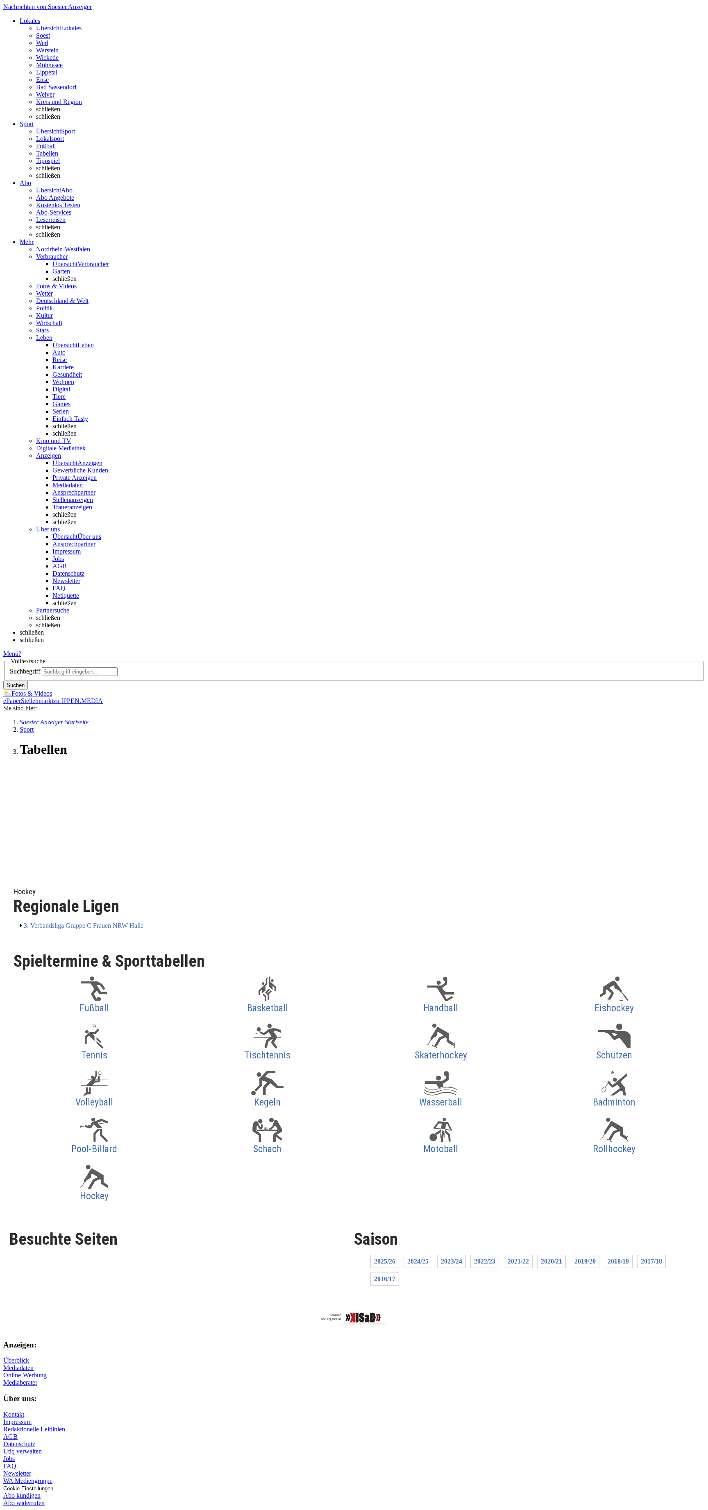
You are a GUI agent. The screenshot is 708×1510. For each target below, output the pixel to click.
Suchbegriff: (26, 671)
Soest (43, 35)
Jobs (58, 558)
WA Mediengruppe (27, 1480)
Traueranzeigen (72, 507)
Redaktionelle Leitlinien (34, 1429)
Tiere (59, 396)
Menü (10, 653)
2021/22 (518, 1261)
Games (61, 403)
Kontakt (13, 1414)
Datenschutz (68, 573)
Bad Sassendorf (56, 87)
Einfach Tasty (70, 418)
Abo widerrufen (24, 1502)
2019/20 (585, 1261)
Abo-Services (53, 212)
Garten (61, 271)
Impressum (66, 551)
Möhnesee (49, 64)
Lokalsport (50, 138)
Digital (61, 389)
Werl (42, 42)
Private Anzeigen (74, 477)
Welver (45, 94)
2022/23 (484, 1261)
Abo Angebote (55, 197)
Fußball (46, 145)
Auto (59, 352)
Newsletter (66, 580)
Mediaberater (20, 1382)
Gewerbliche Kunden (80, 470)
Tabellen (47, 153)
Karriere (63, 367)
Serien (60, 411)
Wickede (47, 57)
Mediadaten (67, 484)
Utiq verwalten (22, 1451)
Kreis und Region (59, 101)
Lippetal (46, 72)
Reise (59, 359)
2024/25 (418, 1261)
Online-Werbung (25, 1375)
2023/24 (451, 1261)
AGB (59, 566)
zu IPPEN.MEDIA (78, 700)
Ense (42, 79)
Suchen (16, 685)
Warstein (47, 50)
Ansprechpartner (73, 492)
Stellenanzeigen (72, 499)
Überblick (16, 1360)
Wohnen (63, 381)
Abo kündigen (22, 1495)
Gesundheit (67, 374)
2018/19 (618, 1261)
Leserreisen (51, 219)
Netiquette (65, 595)
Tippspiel (48, 160)
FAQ (59, 588)
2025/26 (384, 1261)
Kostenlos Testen (58, 204)
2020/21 (551, 1261)
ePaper (12, 700)
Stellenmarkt (37, 700)
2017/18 (651, 1261)
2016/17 (384, 1279)
